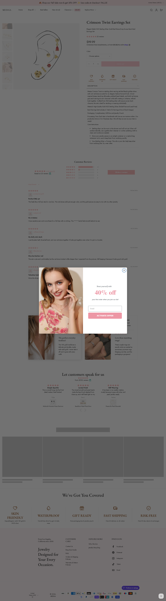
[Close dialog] (124, 270)
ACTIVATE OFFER (105, 315)
